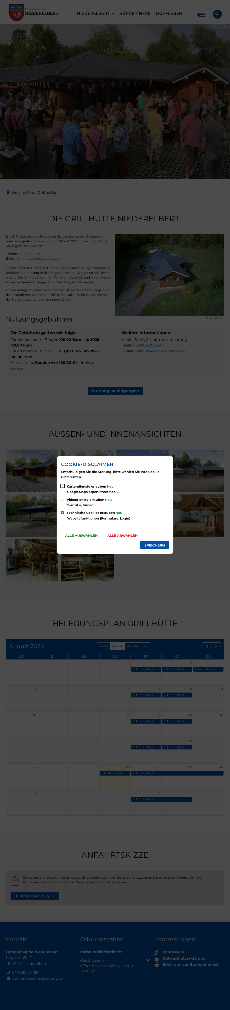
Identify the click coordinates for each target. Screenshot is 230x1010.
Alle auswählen (81, 535)
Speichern (154, 545)
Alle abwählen (122, 535)
